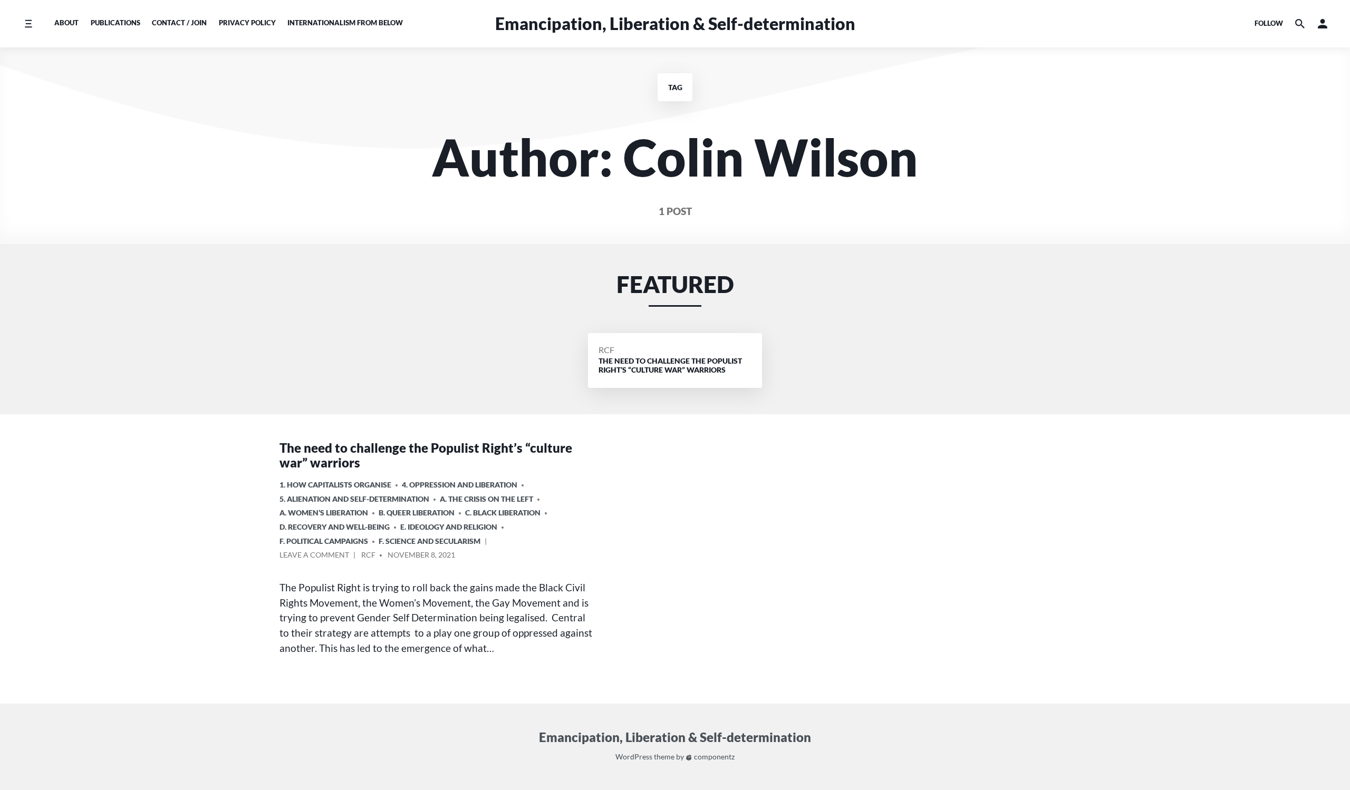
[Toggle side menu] (28, 23)
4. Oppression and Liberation (459, 484)
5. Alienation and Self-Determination (354, 498)
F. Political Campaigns (323, 541)
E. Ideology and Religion (448, 526)
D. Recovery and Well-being (334, 526)
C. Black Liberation (503, 512)
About (66, 22)
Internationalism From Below (345, 22)
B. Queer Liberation (417, 512)
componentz (713, 756)
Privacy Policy (247, 22)
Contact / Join (179, 22)
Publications (115, 22)
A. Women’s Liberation (323, 512)
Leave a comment (314, 556)
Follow (1269, 23)
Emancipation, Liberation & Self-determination (675, 23)
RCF (606, 350)
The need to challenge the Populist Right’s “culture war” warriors (425, 455)
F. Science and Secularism (429, 541)
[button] (1323, 23)
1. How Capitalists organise (335, 484)
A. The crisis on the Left (486, 498)
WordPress (633, 756)
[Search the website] (1300, 23)
